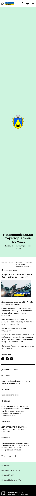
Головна (4, 263)
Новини (11, 263)
